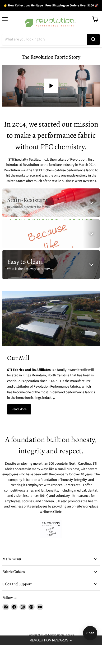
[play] (51, 86)
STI (10, 159)
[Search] (93, 39)
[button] (51, 640)
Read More (19, 409)
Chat (90, 633)
